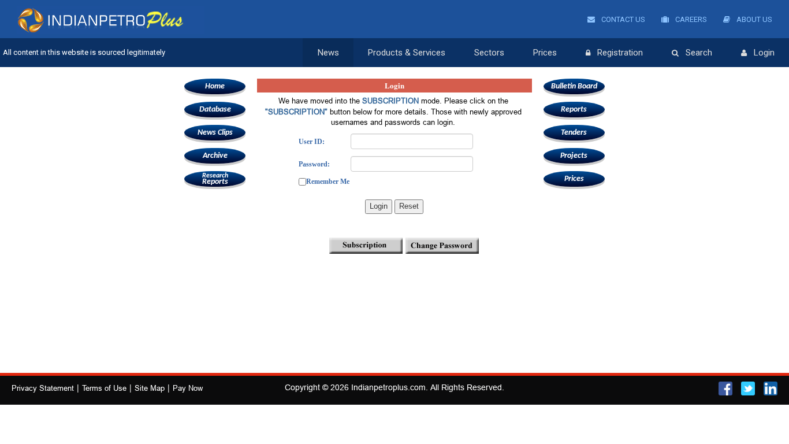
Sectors (489, 52)
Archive (215, 155)
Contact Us (622, 19)
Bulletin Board (574, 86)
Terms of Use (104, 388)
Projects (573, 155)
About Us (753, 19)
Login (764, 52)
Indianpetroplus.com (388, 387)
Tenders (574, 132)
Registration (620, 52)
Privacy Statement (43, 388)
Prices (545, 52)
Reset (409, 206)
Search (699, 52)
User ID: (312, 142)
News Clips (215, 132)
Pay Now (188, 388)
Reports (215, 179)
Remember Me (327, 181)
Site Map (150, 388)
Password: (314, 164)
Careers (690, 19)
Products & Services (406, 52)
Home (215, 86)
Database (215, 109)
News (328, 52)
